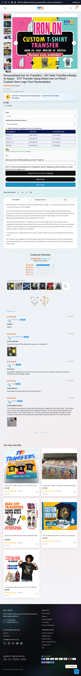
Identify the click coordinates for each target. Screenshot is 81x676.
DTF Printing (45, 622)
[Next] (74, 43)
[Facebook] (2, 2)
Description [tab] (15, 199)
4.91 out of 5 (45, 259)
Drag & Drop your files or (40, 173)
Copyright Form (46, 645)
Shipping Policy (46, 636)
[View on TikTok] (26, 192)
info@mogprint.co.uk (12, 622)
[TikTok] (9, 2)
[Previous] (16, 43)
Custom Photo (46, 613)
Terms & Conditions (47, 633)
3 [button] (41, 432)
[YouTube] (12, 2)
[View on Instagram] (22, 192)
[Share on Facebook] (18, 192)
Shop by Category (47, 619)
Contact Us (6, 636)
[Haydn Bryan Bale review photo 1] (12, 351)
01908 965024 (11, 620)
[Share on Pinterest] (30, 192)
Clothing (44, 616)
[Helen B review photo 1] (12, 422)
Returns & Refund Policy (49, 642)
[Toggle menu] (5, 8)
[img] (11, 317)
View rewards (15, 98)
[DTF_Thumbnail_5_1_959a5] (7, 17)
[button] (8, 86)
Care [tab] (65, 199)
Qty (6, 155)
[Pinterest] (15, 2)
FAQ (43, 647)
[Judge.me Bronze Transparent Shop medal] (45, 300)
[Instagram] (5, 2)
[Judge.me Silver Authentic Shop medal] (35, 300)
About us (5, 633)
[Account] (71, 8)
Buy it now (40, 185)
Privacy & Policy (46, 639)
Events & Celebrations (48, 625)
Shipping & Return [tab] (40, 199)
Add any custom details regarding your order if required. (24, 160)
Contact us (76, 2)
